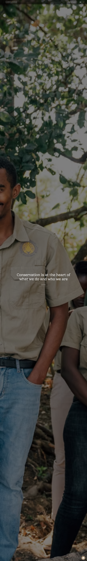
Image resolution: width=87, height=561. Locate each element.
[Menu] (80, 2)
